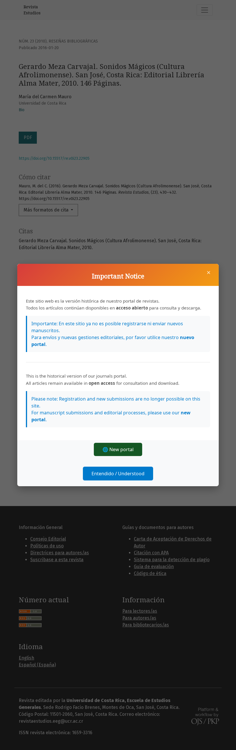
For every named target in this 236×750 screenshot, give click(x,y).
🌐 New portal (118, 449)
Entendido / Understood (118, 473)
